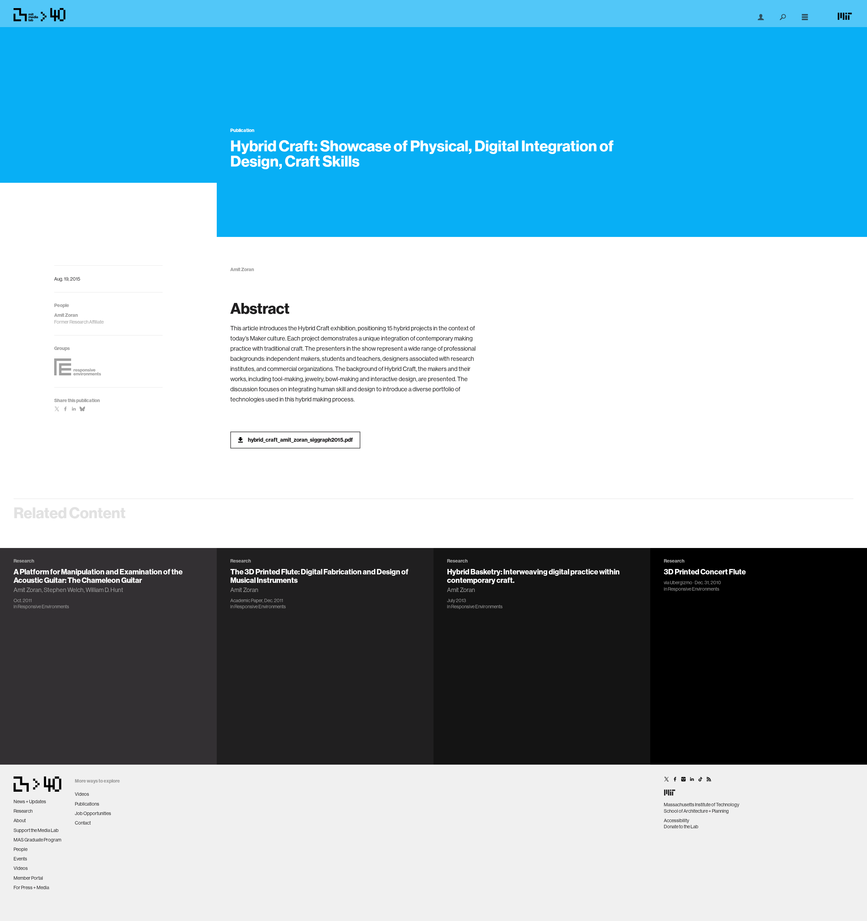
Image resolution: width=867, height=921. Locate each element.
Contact (83, 823)
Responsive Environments (43, 606)
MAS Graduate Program (37, 839)
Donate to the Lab (681, 826)
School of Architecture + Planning (696, 811)
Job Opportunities (93, 813)
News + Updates (30, 801)
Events (20, 858)
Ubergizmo (681, 582)
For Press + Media (31, 887)
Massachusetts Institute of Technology (701, 804)
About (20, 820)
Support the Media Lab (36, 830)
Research (23, 811)
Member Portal (28, 878)
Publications (87, 804)
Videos (21, 868)
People (20, 849)
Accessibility (676, 820)
